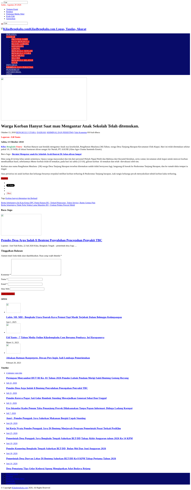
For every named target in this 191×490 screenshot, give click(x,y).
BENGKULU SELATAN (22, 60)
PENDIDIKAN (12, 69)
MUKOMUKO (17, 55)
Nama (4, 279)
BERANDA (11, 34)
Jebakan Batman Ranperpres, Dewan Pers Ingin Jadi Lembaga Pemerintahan (48, 357)
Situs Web (5, 289)
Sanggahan (10, 19)
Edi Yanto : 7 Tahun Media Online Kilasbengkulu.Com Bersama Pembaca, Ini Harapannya (55, 337)
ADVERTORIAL (13, 72)
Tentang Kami (12, 9)
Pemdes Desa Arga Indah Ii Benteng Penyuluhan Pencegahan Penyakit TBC (51, 240)
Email (4, 284)
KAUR (14, 62)
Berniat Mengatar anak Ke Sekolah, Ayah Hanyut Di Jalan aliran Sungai (46, 154)
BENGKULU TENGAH (22, 51)
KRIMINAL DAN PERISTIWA (19, 67)
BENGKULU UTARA (21, 53)
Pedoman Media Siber (15, 14)
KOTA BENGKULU (20, 41)
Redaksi (9, 12)
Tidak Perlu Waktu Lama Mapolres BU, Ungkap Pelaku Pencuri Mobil (38, 205)
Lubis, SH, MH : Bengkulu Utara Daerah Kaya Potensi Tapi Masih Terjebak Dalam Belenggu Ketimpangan (64, 317)
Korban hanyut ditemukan (16, 198)
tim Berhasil (32, 198)
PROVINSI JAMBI (19, 39)
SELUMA (15, 58)
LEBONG (15, 48)
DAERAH (10, 37)
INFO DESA (11, 65)
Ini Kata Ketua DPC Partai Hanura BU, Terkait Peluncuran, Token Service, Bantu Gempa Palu (48, 203)
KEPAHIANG (17, 46)
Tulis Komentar (80, 132)
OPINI (9, 74)
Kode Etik (10, 16)
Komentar (6, 275)
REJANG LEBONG (20, 44)
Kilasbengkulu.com (20, 488)
